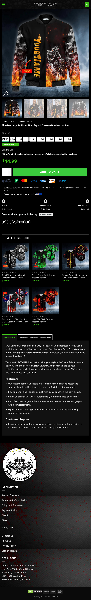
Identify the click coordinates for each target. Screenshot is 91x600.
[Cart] (87, 4)
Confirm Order (9, 150)
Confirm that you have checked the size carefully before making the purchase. (40, 154)
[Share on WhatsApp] (4, 222)
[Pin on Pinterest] (23, 222)
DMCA (5, 515)
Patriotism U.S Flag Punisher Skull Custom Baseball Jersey (15, 320)
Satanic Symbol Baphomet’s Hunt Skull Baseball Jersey (74, 276)
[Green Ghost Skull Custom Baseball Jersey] (45, 256)
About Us (6, 541)
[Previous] (6, 53)
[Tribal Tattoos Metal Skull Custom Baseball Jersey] (15, 256)
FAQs (4, 520)
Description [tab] (10, 337)
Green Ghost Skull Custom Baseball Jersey (43, 276)
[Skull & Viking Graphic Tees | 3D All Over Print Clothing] (45, 4)
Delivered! (85, 209)
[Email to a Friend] (18, 222)
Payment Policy (9, 510)
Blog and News (9, 551)
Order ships (45, 209)
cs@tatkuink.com (59, 427)
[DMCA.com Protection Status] (35, 591)
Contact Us (7, 536)
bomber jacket (46, 214)
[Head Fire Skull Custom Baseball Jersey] (45, 300)
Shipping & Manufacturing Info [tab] (35, 337)
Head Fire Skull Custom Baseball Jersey (42, 320)
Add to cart (50, 171)
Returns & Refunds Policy (14, 500)
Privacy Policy (9, 546)
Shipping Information (12, 505)
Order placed (7, 209)
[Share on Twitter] (14, 222)
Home (4, 121)
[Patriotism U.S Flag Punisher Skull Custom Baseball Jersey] (15, 300)
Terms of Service (10, 495)
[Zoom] (5, 93)
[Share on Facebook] (9, 222)
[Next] (84, 53)
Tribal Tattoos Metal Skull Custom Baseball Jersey (13, 276)
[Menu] (3, 4)
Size (4, 133)
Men (13, 121)
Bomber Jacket (25, 121)
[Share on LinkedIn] (28, 222)
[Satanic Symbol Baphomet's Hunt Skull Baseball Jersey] (75, 256)
